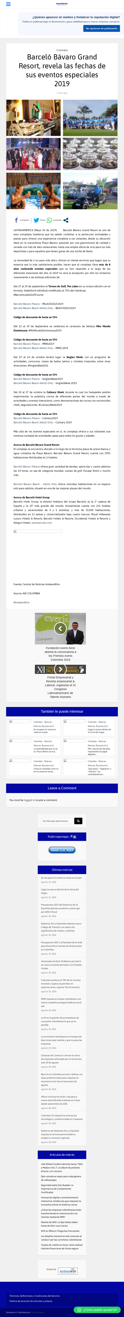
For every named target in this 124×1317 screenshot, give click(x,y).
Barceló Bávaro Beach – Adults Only (35, 484)
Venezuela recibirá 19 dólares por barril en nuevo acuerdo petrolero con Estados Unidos (61, 965)
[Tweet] (39, 220)
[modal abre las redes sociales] (66, 220)
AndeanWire (22, 602)
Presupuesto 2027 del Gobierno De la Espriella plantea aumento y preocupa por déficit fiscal (60, 908)
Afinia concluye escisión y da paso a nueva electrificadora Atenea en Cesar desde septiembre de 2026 (60, 1100)
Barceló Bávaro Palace (27, 303)
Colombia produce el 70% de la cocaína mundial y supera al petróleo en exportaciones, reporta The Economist (61, 984)
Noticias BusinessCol (44, 726)
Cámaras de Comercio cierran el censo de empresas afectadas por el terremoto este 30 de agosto (61, 1059)
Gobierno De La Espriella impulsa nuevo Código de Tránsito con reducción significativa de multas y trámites (61, 927)
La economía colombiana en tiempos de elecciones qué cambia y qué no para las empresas (61, 1040)
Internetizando (37, 1312)
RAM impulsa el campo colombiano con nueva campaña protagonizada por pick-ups (61, 1002)
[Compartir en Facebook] (21, 220)
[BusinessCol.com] (62, 3)
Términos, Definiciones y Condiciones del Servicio (35, 1296)
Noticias (48, 722)
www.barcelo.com (41, 522)
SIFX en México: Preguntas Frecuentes (60, 1231)
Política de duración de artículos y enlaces (31, 1301)
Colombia (62, 50)
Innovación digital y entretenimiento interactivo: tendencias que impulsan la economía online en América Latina (61, 1201)
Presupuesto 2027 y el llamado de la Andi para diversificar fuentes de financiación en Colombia (61, 946)
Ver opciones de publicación (101, 28)
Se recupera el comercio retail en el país (61, 877)
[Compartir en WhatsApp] (54, 220)
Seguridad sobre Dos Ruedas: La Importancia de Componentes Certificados (57, 1189)
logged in (29, 800)
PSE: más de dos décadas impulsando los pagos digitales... (99, 752)
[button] (97, 1310)
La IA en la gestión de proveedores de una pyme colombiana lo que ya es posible (60, 1021)
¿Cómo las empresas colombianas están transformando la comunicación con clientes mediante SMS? (61, 1213)
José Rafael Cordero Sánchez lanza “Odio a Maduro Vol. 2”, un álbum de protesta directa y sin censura (62, 1167)
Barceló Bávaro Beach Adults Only (33, 308)
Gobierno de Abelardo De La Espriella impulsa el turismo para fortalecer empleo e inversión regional (60, 1134)
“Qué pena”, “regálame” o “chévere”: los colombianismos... (99, 771)
